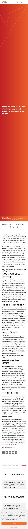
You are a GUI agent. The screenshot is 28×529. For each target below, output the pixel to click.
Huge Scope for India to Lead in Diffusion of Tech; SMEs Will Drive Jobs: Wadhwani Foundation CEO (14, 506)
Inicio (3, 217)
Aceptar (14, 523)
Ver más (24, 465)
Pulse (7, 217)
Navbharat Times (10, 447)
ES (17, 2)
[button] (22, 2)
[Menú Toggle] (25, 2)
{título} (12, 527)
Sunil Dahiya (7, 224)
